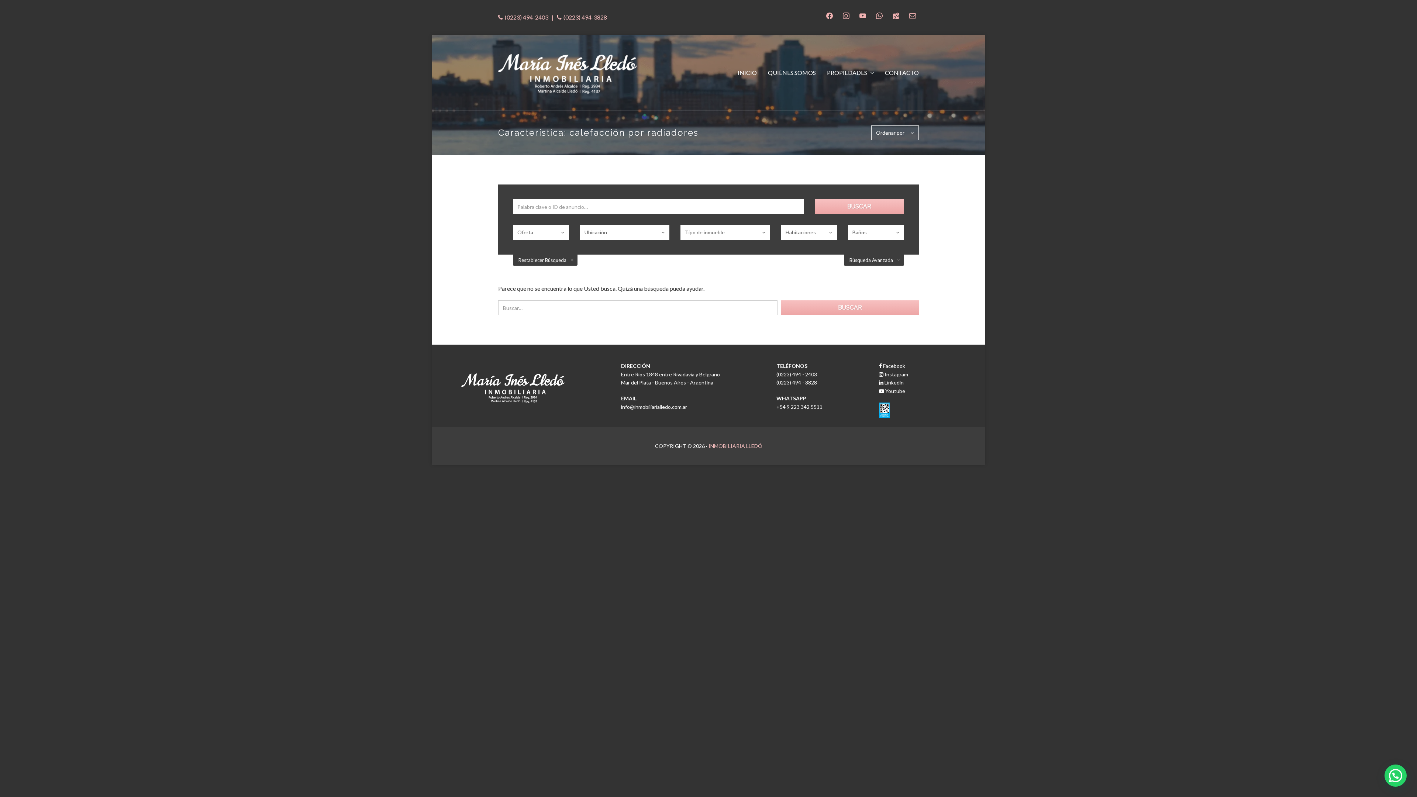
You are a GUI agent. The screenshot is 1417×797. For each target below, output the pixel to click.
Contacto (902, 72)
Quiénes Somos (792, 72)
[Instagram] (846, 14)
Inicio (747, 72)
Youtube (894, 391)
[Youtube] (862, 14)
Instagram (895, 374)
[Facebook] (829, 14)
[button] (1396, 776)
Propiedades (847, 72)
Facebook (893, 366)
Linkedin (893, 382)
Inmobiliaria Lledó (735, 446)
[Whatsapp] (879, 14)
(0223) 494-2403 (526, 17)
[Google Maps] (896, 14)
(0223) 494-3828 (585, 17)
